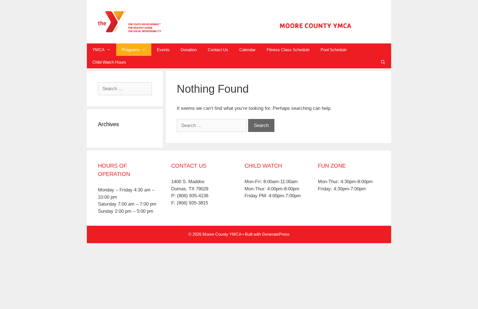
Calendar (247, 49)
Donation (189, 49)
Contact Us (218, 49)
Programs (131, 49)
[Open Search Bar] (383, 62)
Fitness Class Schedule (288, 49)
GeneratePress (276, 234)
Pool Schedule (334, 49)
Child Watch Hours (109, 62)
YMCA (98, 49)
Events (163, 49)
